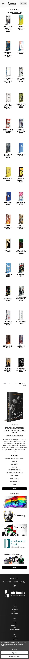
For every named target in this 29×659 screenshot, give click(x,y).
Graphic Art (14, 464)
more (14, 451)
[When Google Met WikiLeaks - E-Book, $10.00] (8, 72)
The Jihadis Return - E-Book (21, 80)
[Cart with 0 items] (25, 3)
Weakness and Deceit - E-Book (8, 370)
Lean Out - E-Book (21, 203)
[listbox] (16, 13)
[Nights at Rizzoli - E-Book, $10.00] (21, 123)
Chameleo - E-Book (8, 179)
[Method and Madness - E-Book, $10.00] (8, 148)
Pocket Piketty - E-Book (21, 28)
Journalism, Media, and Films (14, 473)
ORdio (14, 484)
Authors (14, 607)
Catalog (14, 611)
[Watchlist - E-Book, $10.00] (8, 196)
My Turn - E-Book (21, 346)
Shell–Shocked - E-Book (21, 227)
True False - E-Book (8, 250)
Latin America (14, 478)
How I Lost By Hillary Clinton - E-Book (8, 29)
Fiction (14, 461)
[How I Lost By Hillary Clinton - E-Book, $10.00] (8, 20)
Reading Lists (14, 625)
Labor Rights (14, 475)
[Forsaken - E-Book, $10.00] (8, 340)
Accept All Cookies (14, 656)
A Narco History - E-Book (21, 180)
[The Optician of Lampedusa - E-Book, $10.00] (8, 46)
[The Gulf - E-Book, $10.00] (8, 268)
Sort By (9, 12)
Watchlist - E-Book (8, 203)
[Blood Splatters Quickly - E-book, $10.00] (8, 98)
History (14, 467)
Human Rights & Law (14, 470)
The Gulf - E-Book (8, 275)
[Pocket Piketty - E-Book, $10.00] (21, 20)
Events (14, 623)
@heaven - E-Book (21, 155)
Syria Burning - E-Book (8, 227)
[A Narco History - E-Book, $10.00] (21, 172)
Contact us (14, 637)
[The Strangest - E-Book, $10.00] (8, 291)
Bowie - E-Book (21, 53)
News (14, 621)
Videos (14, 627)
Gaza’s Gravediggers (14, 428)
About (14, 605)
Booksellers (15, 609)
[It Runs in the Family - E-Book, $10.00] (8, 123)
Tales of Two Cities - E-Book (20, 105)
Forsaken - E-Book (8, 346)
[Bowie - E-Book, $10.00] (21, 46)
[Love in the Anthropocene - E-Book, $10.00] (21, 244)
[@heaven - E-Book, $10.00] (21, 148)
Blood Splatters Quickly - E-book (8, 106)
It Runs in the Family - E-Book (8, 131)
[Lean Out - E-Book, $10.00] (21, 196)
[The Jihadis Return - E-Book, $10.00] (21, 72)
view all (14, 488)
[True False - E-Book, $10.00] (8, 244)
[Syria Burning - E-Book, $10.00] (8, 219)
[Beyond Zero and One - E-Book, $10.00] (8, 315)
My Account (15, 639)
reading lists (14, 494)
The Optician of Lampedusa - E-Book (8, 55)
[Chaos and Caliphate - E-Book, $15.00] (21, 362)
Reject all (14, 653)
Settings (14, 649)
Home (14, 619)
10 (24, 383)
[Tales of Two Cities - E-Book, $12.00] (21, 98)
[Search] (21, 3)
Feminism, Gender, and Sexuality (14, 458)
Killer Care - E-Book (21, 275)
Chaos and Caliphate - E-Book (21, 370)
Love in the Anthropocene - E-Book (21, 251)
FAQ (14, 635)
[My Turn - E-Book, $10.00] (21, 340)
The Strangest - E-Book (8, 299)
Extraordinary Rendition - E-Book (21, 299)
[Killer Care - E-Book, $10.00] (21, 268)
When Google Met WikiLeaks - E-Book (8, 81)
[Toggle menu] (3, 3)
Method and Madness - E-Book (8, 156)
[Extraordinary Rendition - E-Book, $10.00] (21, 291)
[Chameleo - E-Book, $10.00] (8, 172)
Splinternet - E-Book (21, 322)
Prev (5, 383)
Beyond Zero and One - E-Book (8, 323)
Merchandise (14, 613)
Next (24, 385)
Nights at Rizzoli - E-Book (21, 131)
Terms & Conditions (15, 629)
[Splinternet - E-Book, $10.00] (21, 315)
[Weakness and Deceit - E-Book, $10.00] (8, 362)
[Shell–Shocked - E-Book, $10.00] (21, 219)
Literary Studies (14, 481)
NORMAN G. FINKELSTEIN (14, 436)
